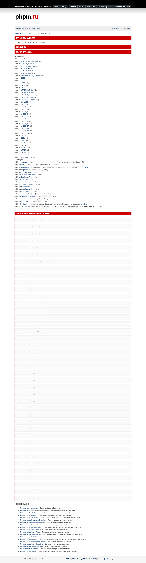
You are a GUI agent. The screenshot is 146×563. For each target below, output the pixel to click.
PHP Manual (19, 33)
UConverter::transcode (28, 551)
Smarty (79, 559)
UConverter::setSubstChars (30, 546)
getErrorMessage (25, 182)
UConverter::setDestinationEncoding (32, 541)
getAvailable (27, 172)
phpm (26, 16)
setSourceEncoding (26, 199)
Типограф (101, 559)
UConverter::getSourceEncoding (31, 529)
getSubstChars (24, 191)
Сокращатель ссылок (115, 559)
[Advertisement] (79, 17)
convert (21, 164)
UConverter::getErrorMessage (30, 527)
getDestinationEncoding (27, 174)
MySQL (72, 559)
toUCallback (23, 204)
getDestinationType (25, 177)
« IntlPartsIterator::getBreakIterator (28, 28)
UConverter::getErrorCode (29, 525)
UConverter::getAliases (28, 515)
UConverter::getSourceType (30, 532)
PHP (67, 559)
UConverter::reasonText (28, 539)
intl (30, 33)
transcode (26, 206)
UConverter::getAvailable (28, 517)
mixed (87, 167)
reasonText (27, 194)
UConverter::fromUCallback (29, 513)
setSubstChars (24, 201)
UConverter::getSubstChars (30, 537)
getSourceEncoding (26, 184)
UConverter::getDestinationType (31, 522)
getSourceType (24, 186)
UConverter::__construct (28, 508)
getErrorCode (23, 179)
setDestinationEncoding (27, 196)
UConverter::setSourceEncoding (31, 544)
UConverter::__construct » (120, 28)
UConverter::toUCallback (29, 549)
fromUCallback (24, 167)
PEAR (85, 559)
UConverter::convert (27, 510)
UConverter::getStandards (29, 534)
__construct (23, 162)
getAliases (26, 170)
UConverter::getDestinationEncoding (32, 520)
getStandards (27, 189)
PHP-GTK (92, 559)
